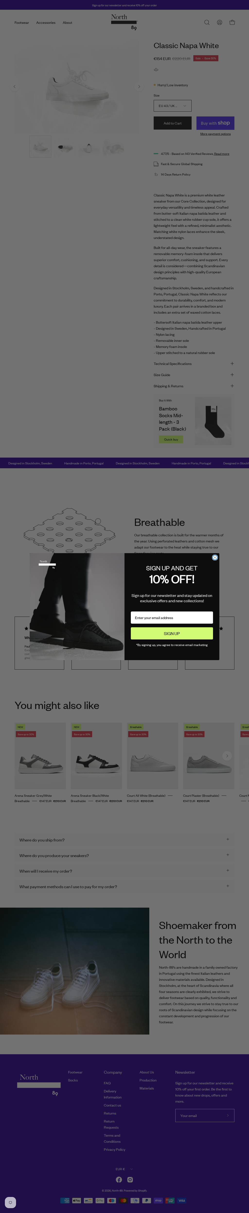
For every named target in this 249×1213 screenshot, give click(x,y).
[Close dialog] (215, 557)
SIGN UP (172, 633)
